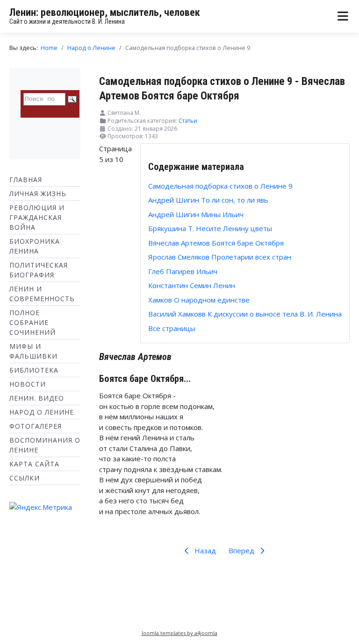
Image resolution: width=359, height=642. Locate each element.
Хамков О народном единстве (199, 299)
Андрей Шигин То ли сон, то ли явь (208, 200)
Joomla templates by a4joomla (179, 632)
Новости (27, 384)
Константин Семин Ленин (191, 285)
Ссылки (24, 477)
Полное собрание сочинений (32, 322)
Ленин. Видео (36, 398)
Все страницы (171, 328)
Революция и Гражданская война (37, 217)
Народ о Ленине (41, 412)
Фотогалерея (35, 426)
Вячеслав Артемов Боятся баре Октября (216, 242)
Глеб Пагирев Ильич (182, 271)
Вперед (242, 550)
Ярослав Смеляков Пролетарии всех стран (219, 256)
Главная (25, 179)
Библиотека (33, 370)
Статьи (188, 121)
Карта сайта (34, 463)
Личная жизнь (37, 193)
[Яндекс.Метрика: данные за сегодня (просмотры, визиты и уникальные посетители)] (40, 507)
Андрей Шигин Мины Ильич (196, 214)
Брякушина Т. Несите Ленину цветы (210, 228)
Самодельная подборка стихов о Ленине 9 (220, 185)
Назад (204, 550)
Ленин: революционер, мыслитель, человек (104, 12)
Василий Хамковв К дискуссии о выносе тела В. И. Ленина (245, 313)
